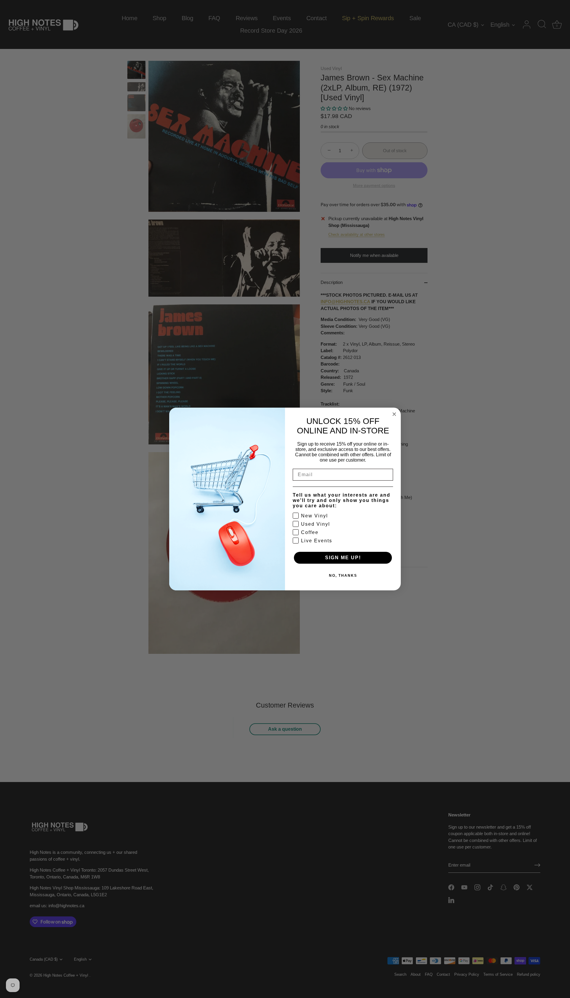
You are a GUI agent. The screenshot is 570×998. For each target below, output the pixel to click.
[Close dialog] (394, 414)
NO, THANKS (343, 575)
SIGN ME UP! (343, 557)
